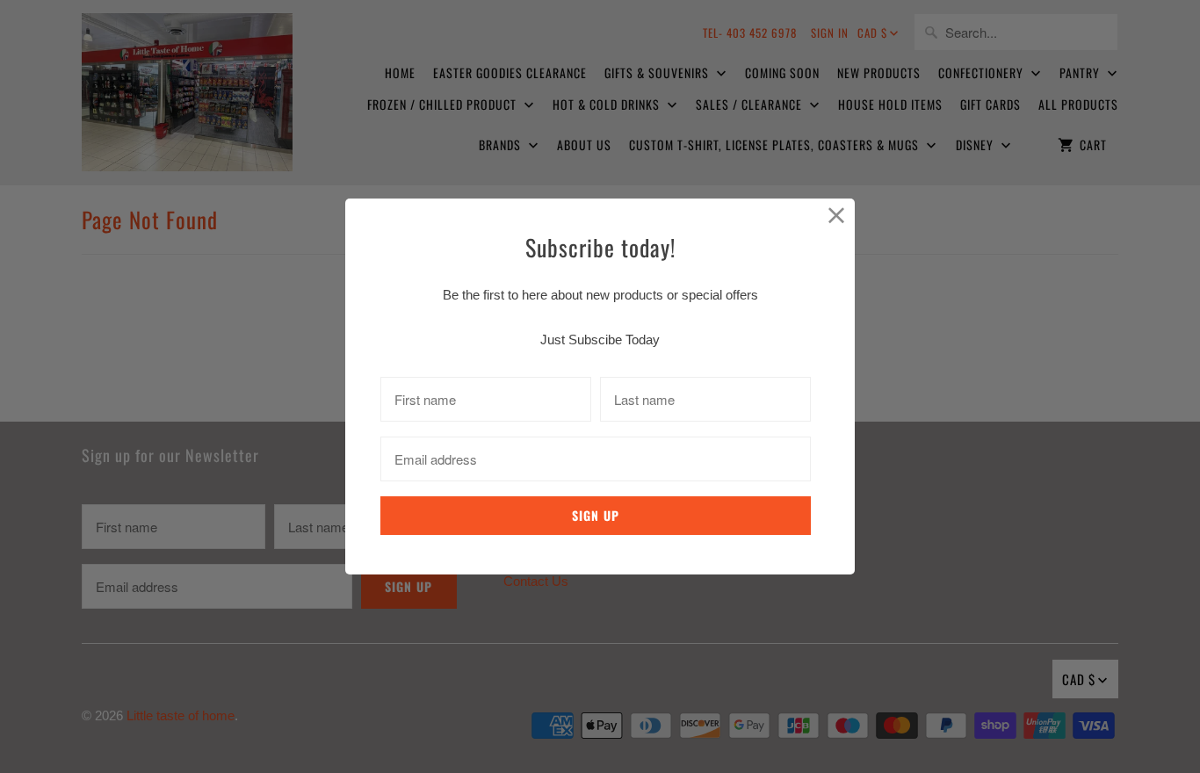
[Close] (836, 216)
